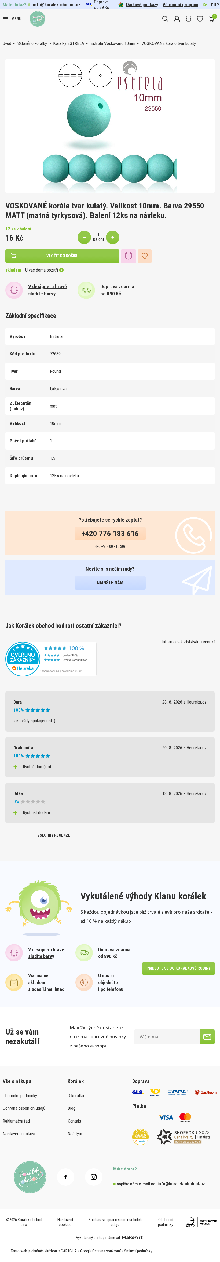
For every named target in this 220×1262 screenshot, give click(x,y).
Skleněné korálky (32, 43)
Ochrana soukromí (106, 1251)
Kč (205, 4)
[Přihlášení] (177, 19)
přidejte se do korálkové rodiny (178, 968)
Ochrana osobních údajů (24, 1108)
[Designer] (188, 19)
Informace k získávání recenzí (188, 641)
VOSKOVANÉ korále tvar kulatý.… (170, 43)
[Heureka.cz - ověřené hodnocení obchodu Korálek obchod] (51, 658)
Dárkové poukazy (142, 4)
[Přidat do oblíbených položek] (145, 256)
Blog (71, 1108)
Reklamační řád (16, 1121)
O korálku (76, 1095)
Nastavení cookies (19, 1133)
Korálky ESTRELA (68, 43)
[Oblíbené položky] (200, 19)
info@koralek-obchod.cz (56, 4)
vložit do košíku (62, 255)
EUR (215, 4)
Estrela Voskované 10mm (112, 43)
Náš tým (75, 1133)
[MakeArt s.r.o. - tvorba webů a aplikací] (133, 1237)
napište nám (110, 582)
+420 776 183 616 (110, 533)
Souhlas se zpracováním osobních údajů (115, 1222)
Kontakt (74, 1121)
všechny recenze (53, 835)
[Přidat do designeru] (128, 256)
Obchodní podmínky (20, 1095)
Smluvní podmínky (138, 1251)
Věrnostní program (180, 4)
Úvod (7, 43)
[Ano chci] (207, 1036)
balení (98, 239)
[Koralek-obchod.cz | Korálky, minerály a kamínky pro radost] (37, 19)
